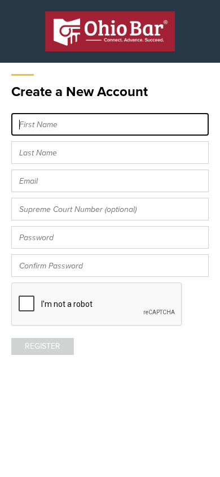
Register (42, 346)
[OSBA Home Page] (110, 31)
